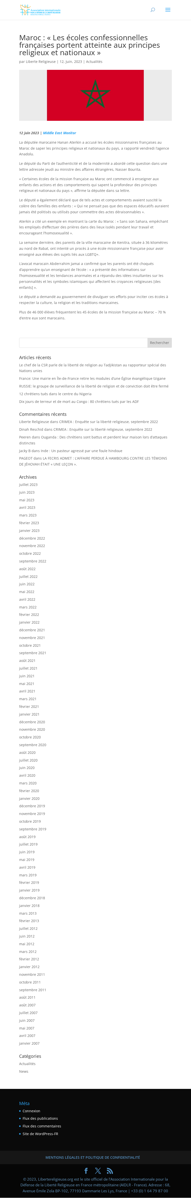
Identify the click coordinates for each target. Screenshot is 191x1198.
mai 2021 (26, 683)
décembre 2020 (32, 722)
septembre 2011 (32, 989)
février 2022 (29, 614)
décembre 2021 (32, 630)
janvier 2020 (29, 798)
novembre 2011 (32, 974)
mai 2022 (26, 591)
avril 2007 (27, 1035)
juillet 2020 (28, 760)
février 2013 (29, 920)
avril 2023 (27, 507)
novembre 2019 (32, 813)
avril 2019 (27, 867)
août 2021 (27, 660)
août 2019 (27, 836)
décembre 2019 (32, 806)
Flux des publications (40, 1118)
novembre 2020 (32, 729)
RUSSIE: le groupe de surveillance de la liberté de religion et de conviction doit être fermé (94, 386)
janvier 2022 (29, 622)
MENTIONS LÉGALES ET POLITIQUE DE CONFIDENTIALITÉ (93, 1157)
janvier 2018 (29, 905)
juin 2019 (27, 852)
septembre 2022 (32, 561)
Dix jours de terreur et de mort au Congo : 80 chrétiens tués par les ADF (79, 401)
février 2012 (29, 959)
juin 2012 (27, 936)
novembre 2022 (32, 545)
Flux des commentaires (42, 1126)
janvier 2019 (29, 890)
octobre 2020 (30, 737)
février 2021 (29, 706)
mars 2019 (28, 875)
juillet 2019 (28, 844)
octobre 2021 (30, 645)
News (23, 1071)
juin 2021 (27, 676)
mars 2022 (28, 607)
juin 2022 (27, 584)
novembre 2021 (32, 637)
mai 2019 (26, 859)
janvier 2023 (29, 530)
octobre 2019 (30, 821)
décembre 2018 (32, 898)
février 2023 (29, 522)
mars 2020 (28, 783)
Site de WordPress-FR (40, 1133)
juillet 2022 (28, 576)
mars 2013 (28, 913)
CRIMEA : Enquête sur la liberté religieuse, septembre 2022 (108, 421)
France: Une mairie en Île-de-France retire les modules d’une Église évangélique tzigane (92, 378)
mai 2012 (26, 943)
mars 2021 (28, 698)
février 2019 (29, 882)
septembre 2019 (32, 829)
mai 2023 (26, 500)
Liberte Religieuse (41, 61)
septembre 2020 (32, 744)
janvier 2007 (29, 1043)
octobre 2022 (30, 553)
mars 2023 (28, 515)
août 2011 (27, 997)
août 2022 (27, 568)
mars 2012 (28, 951)
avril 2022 (27, 599)
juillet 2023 (28, 484)
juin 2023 (27, 492)
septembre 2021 (32, 652)
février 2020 (29, 790)
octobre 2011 (30, 982)
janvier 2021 (29, 714)
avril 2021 (27, 691)
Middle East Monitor (59, 132)
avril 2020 (27, 775)
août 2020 (27, 752)
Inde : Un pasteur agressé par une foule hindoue (81, 450)
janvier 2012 (29, 966)
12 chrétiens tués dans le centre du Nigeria (55, 393)
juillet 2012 (28, 928)
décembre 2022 (32, 538)
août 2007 (27, 1005)
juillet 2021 (28, 668)
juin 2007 (27, 1020)
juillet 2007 (28, 1012)
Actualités (94, 61)
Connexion (31, 1111)
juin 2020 (27, 767)
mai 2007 (26, 1028)
